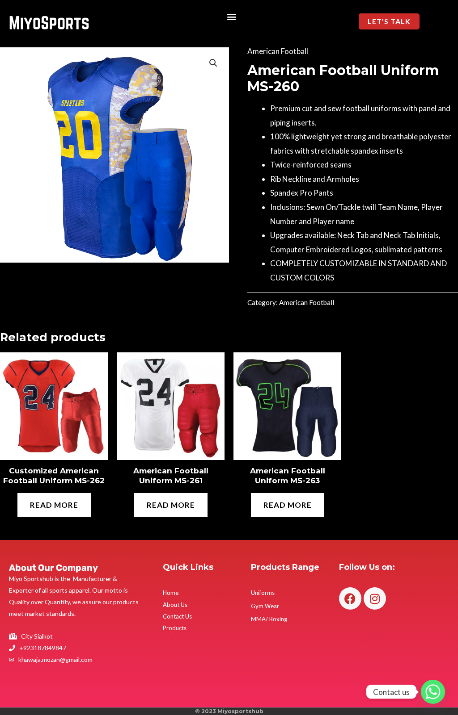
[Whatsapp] (433, 692)
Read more (54, 505)
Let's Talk (389, 21)
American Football (277, 51)
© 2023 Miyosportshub (229, 711)
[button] (232, 16)
